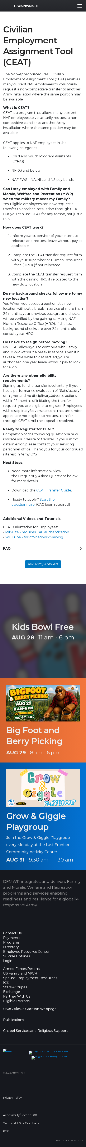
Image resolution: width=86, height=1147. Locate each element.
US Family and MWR (20, 973)
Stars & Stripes (15, 987)
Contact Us (12, 933)
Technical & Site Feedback (21, 1123)
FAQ (7, 548)
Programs (11, 942)
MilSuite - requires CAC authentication (37, 532)
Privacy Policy (12, 1097)
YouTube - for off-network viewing (34, 537)
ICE (6, 982)
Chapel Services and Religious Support (35, 1031)
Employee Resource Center (26, 951)
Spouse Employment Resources (30, 978)
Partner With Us (16, 996)
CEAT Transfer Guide (53, 490)
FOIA (6, 1131)
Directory (11, 947)
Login (7, 961)
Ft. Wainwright (25, 6)
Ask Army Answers (43, 564)
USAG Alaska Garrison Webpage (30, 1009)
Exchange (11, 992)
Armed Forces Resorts (21, 969)
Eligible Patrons (16, 1001)
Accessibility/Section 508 (20, 1115)
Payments (11, 938)
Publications (13, 1020)
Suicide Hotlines (16, 956)
